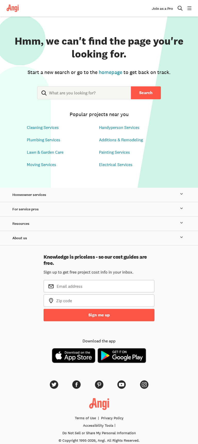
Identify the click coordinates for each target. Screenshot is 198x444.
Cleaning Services (43, 127)
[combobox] (84, 97)
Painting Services (114, 152)
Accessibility (98, 425)
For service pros (25, 209)
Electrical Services (116, 164)
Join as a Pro (162, 8)
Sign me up (99, 315)
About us (19, 238)
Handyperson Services (119, 127)
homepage (110, 72)
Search (146, 92)
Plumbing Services (43, 139)
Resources (20, 223)
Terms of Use (85, 418)
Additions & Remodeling (121, 139)
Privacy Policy (112, 418)
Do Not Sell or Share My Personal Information (99, 433)
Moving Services (41, 164)
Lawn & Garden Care (45, 152)
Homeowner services (29, 194)
